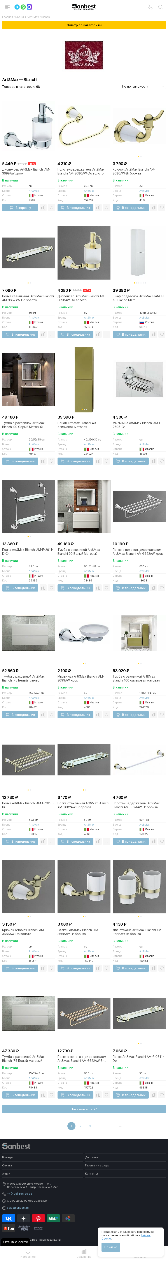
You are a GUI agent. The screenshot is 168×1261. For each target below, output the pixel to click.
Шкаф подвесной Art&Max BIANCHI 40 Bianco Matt (138, 298)
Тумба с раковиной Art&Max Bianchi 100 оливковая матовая (136, 678)
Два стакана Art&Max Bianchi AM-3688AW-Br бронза (138, 932)
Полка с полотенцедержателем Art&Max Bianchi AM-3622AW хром (138, 551)
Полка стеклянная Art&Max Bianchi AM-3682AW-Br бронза (83, 805)
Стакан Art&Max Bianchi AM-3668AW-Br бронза (78, 932)
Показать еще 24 (84, 1109)
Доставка (91, 1157)
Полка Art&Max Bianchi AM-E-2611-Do (138, 1058)
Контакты (91, 1173)
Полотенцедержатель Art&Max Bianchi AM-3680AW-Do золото (81, 171)
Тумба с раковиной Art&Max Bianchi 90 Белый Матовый (79, 551)
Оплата (7, 1165)
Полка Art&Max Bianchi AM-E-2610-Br (28, 805)
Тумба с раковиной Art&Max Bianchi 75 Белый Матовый (23, 1058)
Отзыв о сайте (15, 1242)
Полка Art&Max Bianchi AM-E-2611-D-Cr (27, 551)
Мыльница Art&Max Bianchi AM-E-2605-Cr (137, 425)
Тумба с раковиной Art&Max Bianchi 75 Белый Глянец (23, 678)
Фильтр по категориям (84, 25)
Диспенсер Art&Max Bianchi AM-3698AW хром (26, 171)
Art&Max (34, 190)
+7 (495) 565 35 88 (19, 1193)
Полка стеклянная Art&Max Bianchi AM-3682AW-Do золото (28, 298)
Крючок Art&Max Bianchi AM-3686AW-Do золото (23, 932)
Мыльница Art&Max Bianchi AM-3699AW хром (81, 678)
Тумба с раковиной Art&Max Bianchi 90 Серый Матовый (23, 425)
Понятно (110, 1247)
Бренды (7, 1157)
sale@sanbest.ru (18, 1207)
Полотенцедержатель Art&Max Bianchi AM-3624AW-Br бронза (136, 805)
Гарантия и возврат (98, 1165)
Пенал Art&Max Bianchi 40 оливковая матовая (77, 425)
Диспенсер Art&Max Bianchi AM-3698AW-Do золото (82, 298)
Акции (6, 1173)
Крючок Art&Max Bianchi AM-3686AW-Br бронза (134, 171)
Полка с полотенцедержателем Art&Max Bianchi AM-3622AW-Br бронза (82, 1059)
